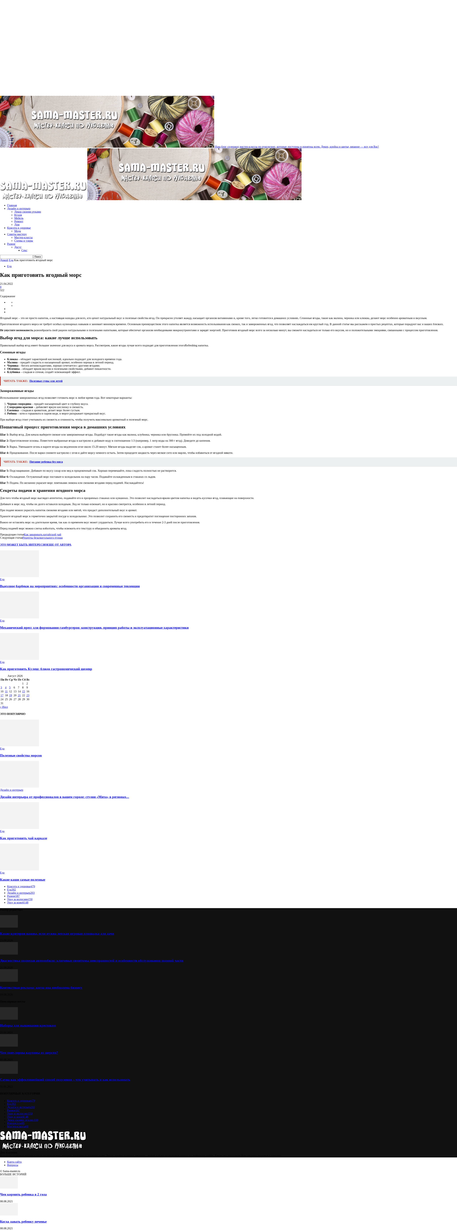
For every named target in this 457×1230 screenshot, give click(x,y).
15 (23, 691)
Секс (24, 250)
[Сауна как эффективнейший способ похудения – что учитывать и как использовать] (9, 1072)
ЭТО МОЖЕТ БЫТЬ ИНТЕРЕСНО (23, 544)
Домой (4, 260)
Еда (11, 260)
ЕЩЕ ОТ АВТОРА (59, 544)
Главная (12, 205)
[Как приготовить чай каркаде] (19, 827)
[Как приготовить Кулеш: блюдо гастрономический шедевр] (19, 658)
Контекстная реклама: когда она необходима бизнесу (41, 987)
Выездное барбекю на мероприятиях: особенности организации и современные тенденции (70, 586)
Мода (17, 231)
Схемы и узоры (23, 240)
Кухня (18, 214)
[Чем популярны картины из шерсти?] (9, 1045)
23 (27, 695)
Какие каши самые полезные (22, 879)
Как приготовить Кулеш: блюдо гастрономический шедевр (46, 669)
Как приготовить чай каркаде (23, 838)
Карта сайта (14, 1161)
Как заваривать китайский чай (42, 534)
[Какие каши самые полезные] (19, 869)
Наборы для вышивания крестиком (28, 1025)
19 (10, 695)
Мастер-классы (23, 237)
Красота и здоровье (19, 227)
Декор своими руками (27, 211)
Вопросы (12, 1165)
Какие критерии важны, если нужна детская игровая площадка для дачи (57, 933)
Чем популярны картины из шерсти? (29, 1052)
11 (6, 691)
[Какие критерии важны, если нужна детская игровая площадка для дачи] (9, 926)
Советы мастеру (17, 234)
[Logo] (43, 199)
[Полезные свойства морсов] (19, 745)
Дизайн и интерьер (18, 208)
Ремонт (18, 221)
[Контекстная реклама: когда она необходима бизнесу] (9, 980)
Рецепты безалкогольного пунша (42, 537)
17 (2, 695)
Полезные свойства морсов (21, 755)
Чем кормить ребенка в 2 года (23, 1194)
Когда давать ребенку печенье (23, 1221)
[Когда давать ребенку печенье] (9, 1214)
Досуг (18, 247)
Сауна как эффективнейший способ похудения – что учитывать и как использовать (65, 1079)
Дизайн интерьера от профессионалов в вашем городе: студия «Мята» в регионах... (64, 797)
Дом (16, 224)
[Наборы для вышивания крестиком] (9, 1018)
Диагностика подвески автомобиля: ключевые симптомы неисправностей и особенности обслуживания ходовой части (91, 960)
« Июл (4, 706)
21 (19, 695)
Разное (11, 243)
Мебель (18, 218)
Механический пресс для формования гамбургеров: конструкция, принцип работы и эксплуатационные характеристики (94, 627)
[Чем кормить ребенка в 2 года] (9, 1187)
